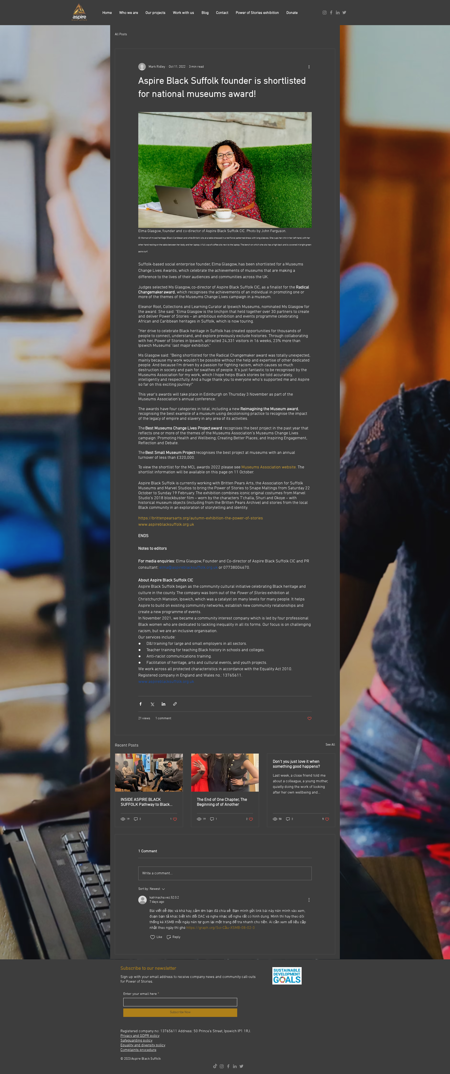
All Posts (121, 34)
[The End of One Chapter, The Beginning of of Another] (225, 773)
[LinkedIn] (337, 12)
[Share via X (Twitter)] (152, 704)
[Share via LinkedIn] (163, 704)
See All (330, 745)
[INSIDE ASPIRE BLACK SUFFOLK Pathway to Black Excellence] (149, 773)
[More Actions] (309, 900)
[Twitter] (344, 12)
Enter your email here (140, 994)
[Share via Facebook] (140, 704)
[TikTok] (215, 1066)
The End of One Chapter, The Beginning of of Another (222, 802)
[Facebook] (331, 12)
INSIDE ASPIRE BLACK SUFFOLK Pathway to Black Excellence (145, 802)
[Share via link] (175, 704)
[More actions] (309, 67)
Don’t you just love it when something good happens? (296, 764)
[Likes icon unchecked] (153, 937)
